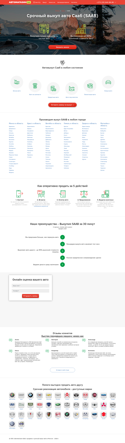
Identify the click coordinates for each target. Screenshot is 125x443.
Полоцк (48, 150)
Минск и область (16, 123)
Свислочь (85, 153)
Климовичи (103, 144)
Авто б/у (38, 2)
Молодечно (12, 148)
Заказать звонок (62, 47)
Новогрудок (85, 146)
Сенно (47, 157)
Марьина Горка (13, 155)
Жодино (11, 172)
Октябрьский (67, 155)
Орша (47, 148)
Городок (48, 135)
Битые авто (17, 91)
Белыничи (103, 128)
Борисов (11, 135)
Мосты (84, 144)
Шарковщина (50, 166)
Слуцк (10, 157)
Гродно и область (89, 123)
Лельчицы (67, 146)
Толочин (48, 159)
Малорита (30, 150)
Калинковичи (68, 142)
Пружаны (30, 155)
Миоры (48, 146)
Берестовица (86, 126)
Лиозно (48, 144)
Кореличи (85, 139)
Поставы (48, 153)
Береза (29, 128)
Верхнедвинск (50, 131)
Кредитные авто (53, 97)
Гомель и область (71, 123)
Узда (10, 168)
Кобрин (29, 144)
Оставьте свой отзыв (62, 370)
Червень (11, 170)
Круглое (102, 155)
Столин (29, 157)
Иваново (30, 137)
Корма (66, 144)
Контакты (74, 2)
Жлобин (66, 139)
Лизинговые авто (90, 94)
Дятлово (84, 133)
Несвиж (11, 153)
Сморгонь (85, 157)
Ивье (83, 137)
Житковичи (67, 137)
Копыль (11, 133)
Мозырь (66, 150)
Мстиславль (103, 157)
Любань (11, 146)
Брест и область (34, 123)
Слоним (84, 155)
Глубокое (48, 133)
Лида (83, 142)
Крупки (11, 142)
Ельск (65, 135)
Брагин (66, 126)
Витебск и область (53, 123)
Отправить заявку (30, 296)
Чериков (103, 168)
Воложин (11, 139)
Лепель (48, 142)
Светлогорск (67, 163)
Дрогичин (30, 133)
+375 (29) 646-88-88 (105, 2)
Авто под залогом (72, 97)
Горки (102, 135)
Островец (85, 150)
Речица (66, 159)
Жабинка (30, 135)
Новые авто (108, 91)
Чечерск (66, 166)
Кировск (103, 142)
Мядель (11, 150)
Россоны (48, 155)
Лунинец (29, 146)
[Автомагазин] (20, 2)
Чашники (48, 163)
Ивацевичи (30, 139)
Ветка (65, 131)
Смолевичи (12, 159)
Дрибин (102, 139)
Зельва (84, 135)
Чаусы (102, 166)
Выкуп (45, 2)
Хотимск (102, 163)
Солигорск (12, 161)
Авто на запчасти (35, 94)
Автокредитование (63, 2)
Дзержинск (12, 128)
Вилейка (11, 137)
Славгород (103, 161)
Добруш (66, 133)
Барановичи (30, 126)
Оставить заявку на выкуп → (62, 105)
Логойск (11, 144)
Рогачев (66, 161)
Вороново (85, 131)
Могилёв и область (104, 124)
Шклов (102, 170)
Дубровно (48, 139)
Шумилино (49, 168)
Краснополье (104, 150)
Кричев (102, 153)
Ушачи (47, 161)
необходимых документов (41, 206)
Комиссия (52, 2)
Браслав (48, 126)
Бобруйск (103, 131)
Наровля (66, 153)
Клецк (10, 131)
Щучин (84, 159)
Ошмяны (84, 148)
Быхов (102, 133)
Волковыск (85, 128)
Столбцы (11, 166)
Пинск (29, 153)
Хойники (66, 168)
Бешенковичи (50, 128)
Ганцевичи (30, 131)
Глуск (101, 137)
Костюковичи (104, 148)
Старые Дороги (13, 163)
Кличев (102, 146)
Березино (12, 126)
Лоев (65, 148)
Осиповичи (103, 159)
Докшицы (48, 137)
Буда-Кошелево (68, 128)
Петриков (66, 157)
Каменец (29, 142)
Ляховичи (30, 148)
